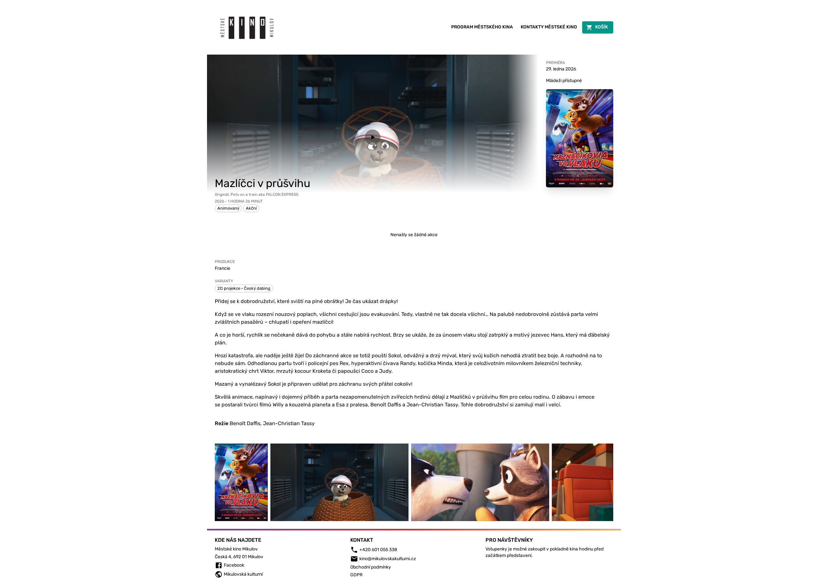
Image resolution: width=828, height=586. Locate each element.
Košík (601, 27)
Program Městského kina (482, 27)
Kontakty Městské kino (549, 27)
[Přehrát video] (372, 137)
